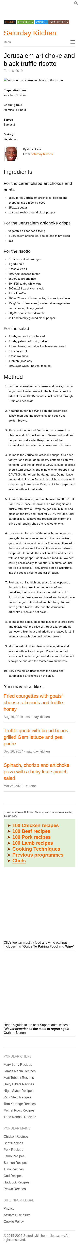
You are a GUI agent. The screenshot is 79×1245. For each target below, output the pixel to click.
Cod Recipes (13, 1176)
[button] (76, 4)
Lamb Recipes (14, 1156)
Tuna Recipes (14, 1169)
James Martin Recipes (20, 1071)
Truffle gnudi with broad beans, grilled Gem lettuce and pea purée (36, 737)
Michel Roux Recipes (19, 1110)
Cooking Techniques (36, 849)
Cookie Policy (14, 1221)
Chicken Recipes (16, 1136)
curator (31, 786)
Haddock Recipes (16, 1182)
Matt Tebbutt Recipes (19, 1077)
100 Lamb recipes (32, 843)
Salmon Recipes (16, 1162)
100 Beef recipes (31, 831)
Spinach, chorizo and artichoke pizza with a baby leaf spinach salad (36, 771)
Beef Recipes (13, 1143)
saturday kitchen (38, 717)
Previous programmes (37, 855)
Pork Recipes (13, 1149)
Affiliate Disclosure (17, 1215)
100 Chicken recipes (35, 825)
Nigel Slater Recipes (18, 1090)
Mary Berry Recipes (18, 1064)
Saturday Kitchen (30, 33)
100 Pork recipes (31, 837)
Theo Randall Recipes (20, 1117)
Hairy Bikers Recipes (19, 1084)
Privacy (9, 1208)
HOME (10, 22)
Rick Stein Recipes (17, 1097)
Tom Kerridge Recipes (20, 1104)
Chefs (19, 860)
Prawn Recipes (15, 1189)
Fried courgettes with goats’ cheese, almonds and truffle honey (33, 702)
